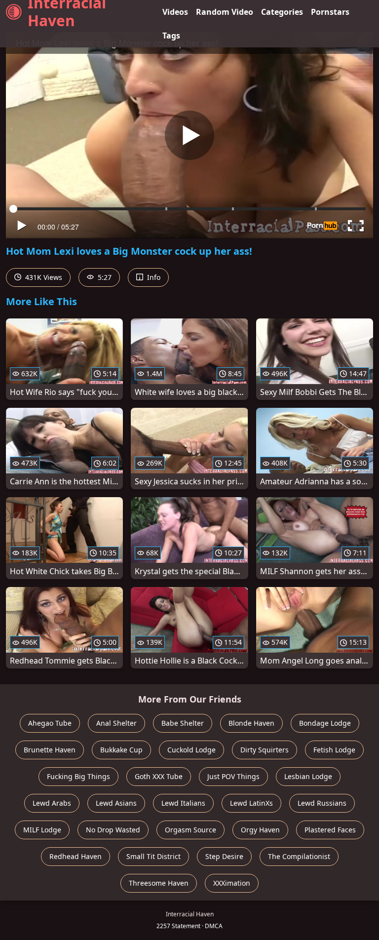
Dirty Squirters (264, 749)
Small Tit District (153, 856)
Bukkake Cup (121, 749)
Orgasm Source (190, 829)
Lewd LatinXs (251, 803)
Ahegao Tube (50, 723)
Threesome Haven (159, 883)
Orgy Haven (260, 829)
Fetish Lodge (334, 749)
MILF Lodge (42, 829)
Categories (282, 11)
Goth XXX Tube (159, 776)
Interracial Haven (67, 12)
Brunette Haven (50, 749)
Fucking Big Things (78, 776)
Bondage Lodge (325, 723)
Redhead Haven (75, 856)
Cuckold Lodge (191, 749)
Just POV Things (233, 776)
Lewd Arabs (52, 803)
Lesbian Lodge (308, 776)
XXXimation (231, 883)
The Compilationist (299, 856)
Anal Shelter (116, 723)
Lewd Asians (116, 803)
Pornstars (330, 11)
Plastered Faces (330, 829)
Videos (175, 11)
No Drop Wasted (113, 829)
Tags (171, 35)
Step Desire (224, 856)
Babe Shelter (182, 723)
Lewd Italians (183, 803)
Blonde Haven (251, 723)
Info (152, 277)
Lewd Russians (322, 803)
